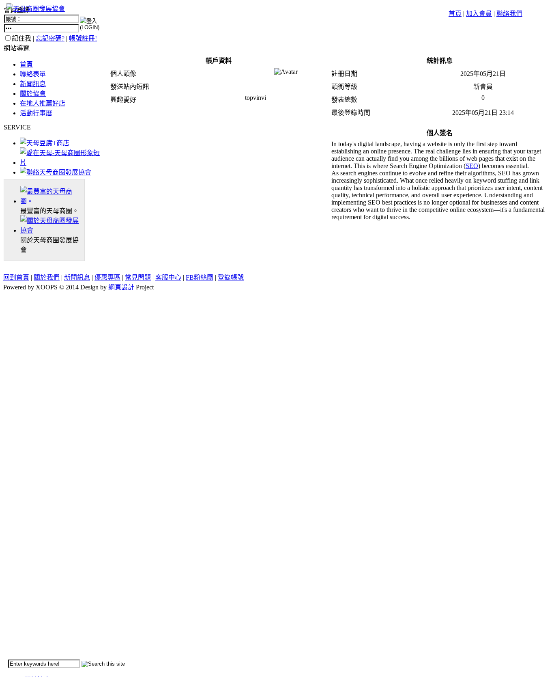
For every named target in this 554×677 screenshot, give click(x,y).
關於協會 (33, 93)
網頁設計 (121, 287)
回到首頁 (16, 277)
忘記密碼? (50, 38)
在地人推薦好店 (42, 103)
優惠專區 (107, 277)
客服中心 (168, 277)
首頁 (455, 13)
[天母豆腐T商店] (44, 143)
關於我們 (47, 277)
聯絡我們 (509, 13)
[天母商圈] (52, 201)
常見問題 (138, 277)
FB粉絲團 (199, 277)
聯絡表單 (33, 74)
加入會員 (479, 13)
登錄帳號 (231, 277)
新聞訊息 (33, 83)
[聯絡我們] (55, 172)
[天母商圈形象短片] (62, 162)
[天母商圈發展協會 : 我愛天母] (35, 8)
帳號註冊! (83, 38)
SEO (472, 165)
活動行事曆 (36, 113)
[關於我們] (52, 230)
